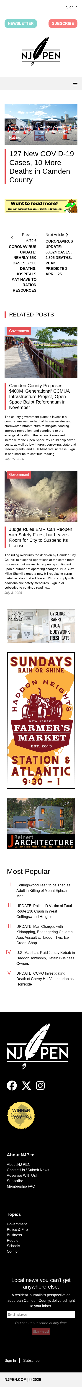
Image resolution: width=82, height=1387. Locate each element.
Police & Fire (17, 1229)
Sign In (71, 7)
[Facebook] (12, 1089)
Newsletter (21, 23)
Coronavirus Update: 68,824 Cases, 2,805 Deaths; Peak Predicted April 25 (59, 257)
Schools (13, 1246)
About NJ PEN (19, 1164)
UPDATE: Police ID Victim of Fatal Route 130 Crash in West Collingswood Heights (44, 911)
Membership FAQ (21, 1186)
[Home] (41, 1052)
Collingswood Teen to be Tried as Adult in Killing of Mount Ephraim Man (43, 890)
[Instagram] (40, 1089)
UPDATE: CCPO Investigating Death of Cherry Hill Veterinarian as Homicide (45, 978)
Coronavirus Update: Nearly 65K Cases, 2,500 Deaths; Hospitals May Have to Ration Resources (22, 268)
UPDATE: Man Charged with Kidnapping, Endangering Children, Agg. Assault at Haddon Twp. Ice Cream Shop (45, 935)
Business (14, 1235)
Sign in (55, 583)
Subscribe (63, 23)
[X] (26, 1089)
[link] (41, 626)
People (12, 1240)
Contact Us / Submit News (28, 1170)
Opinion (13, 1251)
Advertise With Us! (22, 1175)
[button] (41, 52)
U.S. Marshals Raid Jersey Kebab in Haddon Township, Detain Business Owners (45, 958)
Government (17, 1224)
